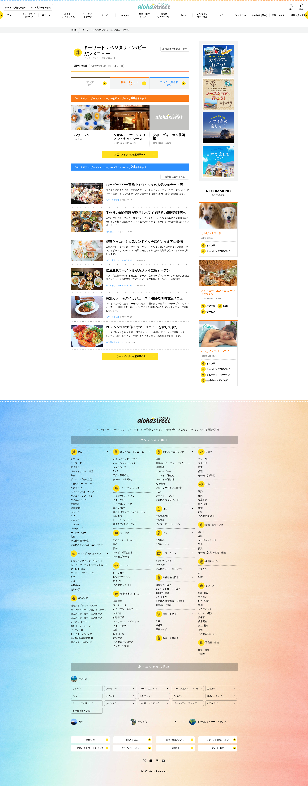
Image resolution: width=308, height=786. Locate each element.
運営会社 (90, 739)
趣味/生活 (76, 589)
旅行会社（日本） (165, 584)
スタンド (202, 463)
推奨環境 (175, 748)
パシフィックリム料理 (82, 471)
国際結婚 (160, 467)
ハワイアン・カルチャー (125, 609)
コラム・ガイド (169, 83)
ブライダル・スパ (165, 496)
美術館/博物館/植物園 (82, 638)
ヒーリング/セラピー (123, 520)
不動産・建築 (212, 642)
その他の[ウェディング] (167, 500)
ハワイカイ (212, 703)
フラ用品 (160, 540)
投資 (200, 548)
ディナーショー (78, 532)
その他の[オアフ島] (81, 710)
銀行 (115, 544)
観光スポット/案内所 (81, 642)
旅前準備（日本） (172, 577)
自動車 (208, 451)
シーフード (76, 463)
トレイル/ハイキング (81, 634)
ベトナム (75, 512)
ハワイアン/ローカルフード (84, 491)
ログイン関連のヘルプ (217, 739)
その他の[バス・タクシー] (169, 568)
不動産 (201, 654)
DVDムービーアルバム (124, 540)
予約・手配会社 (121, 475)
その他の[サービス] (122, 556)
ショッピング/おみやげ (218, 251)
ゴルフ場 (160, 520)
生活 (200, 576)
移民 (200, 495)
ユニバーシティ (214, 696)
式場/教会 (161, 483)
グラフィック (205, 609)
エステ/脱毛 (119, 508)
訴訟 (200, 491)
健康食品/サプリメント (125, 524)
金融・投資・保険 (214, 524)
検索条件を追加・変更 (176, 49)
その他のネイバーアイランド (212, 721)
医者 (158, 621)
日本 (225, 306)
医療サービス (162, 629)
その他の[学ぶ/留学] (123, 641)
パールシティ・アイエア (185, 703)
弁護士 (208, 484)
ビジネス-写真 (205, 613)
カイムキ (110, 696)
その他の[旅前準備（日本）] (170, 601)
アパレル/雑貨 (78, 569)
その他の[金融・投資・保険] (212, 552)
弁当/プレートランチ (81, 483)
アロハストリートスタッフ (90, 748)
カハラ (75, 696)
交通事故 (202, 499)
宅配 (73, 536)
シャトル (160, 564)
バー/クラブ (77, 528)
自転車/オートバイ (122, 576)
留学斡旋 (117, 637)
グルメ (81, 451)
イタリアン (76, 487)
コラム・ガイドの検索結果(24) (129, 356)
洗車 (200, 467)
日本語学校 (118, 633)
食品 (73, 577)
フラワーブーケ (163, 471)
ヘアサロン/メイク (122, 504)
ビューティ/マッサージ (218, 374)
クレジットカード (207, 540)
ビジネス (209, 585)
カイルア (211, 688)
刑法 (200, 512)
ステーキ (75, 459)
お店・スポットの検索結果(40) (129, 154)
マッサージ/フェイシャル (126, 621)
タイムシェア (120, 467)
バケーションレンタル (124, 463)
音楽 (115, 629)
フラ (165, 533)
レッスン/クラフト (80, 622)
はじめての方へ (133, 739)
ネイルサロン (120, 499)
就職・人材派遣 (171, 638)
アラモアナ (111, 688)
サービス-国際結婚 (122, 552)
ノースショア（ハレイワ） (186, 688)
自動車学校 (118, 617)
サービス (210, 311)
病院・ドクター (171, 614)
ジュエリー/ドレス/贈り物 (169, 487)
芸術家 (201, 617)
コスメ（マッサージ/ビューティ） (130, 512)
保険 (200, 536)
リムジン (160, 491)
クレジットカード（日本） (169, 588)
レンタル (124, 565)
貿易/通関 (203, 625)
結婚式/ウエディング (216, 380)
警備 (200, 629)
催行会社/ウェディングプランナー (173, 463)
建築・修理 (203, 650)
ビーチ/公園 (77, 630)
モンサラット (146, 696)
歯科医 (159, 625)
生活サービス (212, 561)
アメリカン (76, 467)
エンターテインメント (82, 626)
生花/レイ (76, 585)
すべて (90, 83)
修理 (200, 471)
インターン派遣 (121, 646)
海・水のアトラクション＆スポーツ (89, 609)
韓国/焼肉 (76, 508)
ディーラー (203, 459)
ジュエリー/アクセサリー (83, 573)
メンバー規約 (217, 748)
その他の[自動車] (206, 475)
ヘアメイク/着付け (165, 475)
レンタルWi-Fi (162, 597)
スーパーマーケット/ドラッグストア (89, 565)
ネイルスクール (121, 625)
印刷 (200, 605)
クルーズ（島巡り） (123, 479)
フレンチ (75, 524)
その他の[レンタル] (122, 585)
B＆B (115, 471)
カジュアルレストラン (82, 496)
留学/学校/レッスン (130, 593)
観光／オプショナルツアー (84, 605)
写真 (158, 459)
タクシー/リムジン (165, 560)
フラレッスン (162, 544)
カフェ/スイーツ (79, 500)
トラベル (202, 568)
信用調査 (202, 621)
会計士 (201, 532)
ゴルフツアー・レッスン (168, 524)
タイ (73, 516)
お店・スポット (130, 83)
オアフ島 (210, 245)
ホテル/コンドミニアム (132, 451)
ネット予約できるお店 (40, 7)
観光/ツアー (84, 598)
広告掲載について (175, 739)
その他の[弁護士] (206, 516)
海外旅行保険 (162, 593)
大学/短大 (118, 613)
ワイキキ (76, 688)
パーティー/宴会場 (165, 479)
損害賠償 (202, 504)
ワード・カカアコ (148, 688)
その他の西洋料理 (80, 540)
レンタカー (118, 572)
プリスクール (120, 605)
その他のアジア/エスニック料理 (87, 544)
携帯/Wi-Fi (118, 581)
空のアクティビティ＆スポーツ (86, 617)
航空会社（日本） (165, 605)
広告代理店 (203, 601)
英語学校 (117, 601)
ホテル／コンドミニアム (125, 459)
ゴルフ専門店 (162, 516)
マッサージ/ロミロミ (123, 495)
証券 (200, 544)
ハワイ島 (142, 721)
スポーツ (75, 581)
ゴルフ (166, 508)
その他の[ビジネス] (207, 633)
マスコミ (202, 597)
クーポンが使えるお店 (15, 7)
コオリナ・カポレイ (149, 703)
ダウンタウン (112, 703)
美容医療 (117, 516)
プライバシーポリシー (132, 748)
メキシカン (76, 520)
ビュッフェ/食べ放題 (81, 479)
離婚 (200, 508)
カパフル (177, 696)
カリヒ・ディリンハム (83, 703)
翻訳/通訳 (203, 593)
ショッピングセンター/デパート (87, 561)
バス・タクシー (171, 553)
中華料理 (75, 504)
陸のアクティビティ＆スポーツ (86, 613)
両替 (115, 548)
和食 (73, 475)
